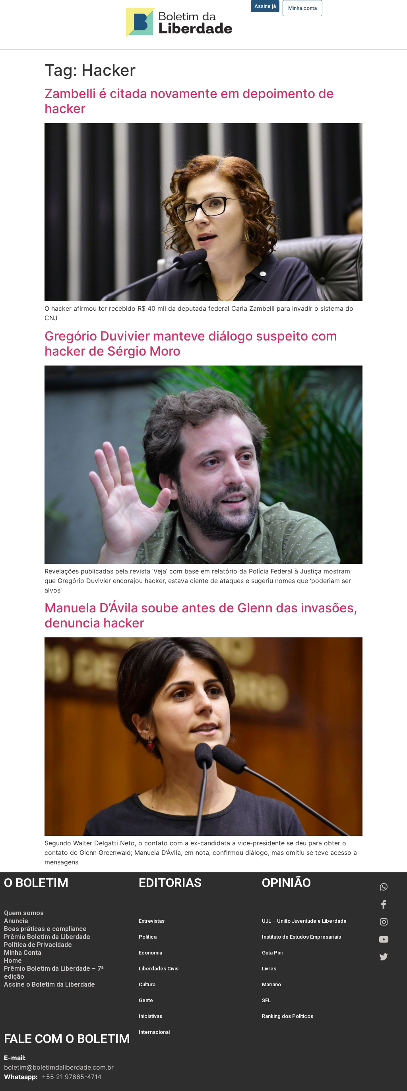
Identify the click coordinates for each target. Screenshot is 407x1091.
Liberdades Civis (158, 969)
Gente (146, 1000)
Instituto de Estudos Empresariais (301, 937)
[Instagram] (383, 922)
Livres (269, 969)
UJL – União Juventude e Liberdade (304, 921)
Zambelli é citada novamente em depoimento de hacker (189, 101)
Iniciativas (150, 1016)
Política (148, 937)
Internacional (154, 1032)
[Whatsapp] (383, 887)
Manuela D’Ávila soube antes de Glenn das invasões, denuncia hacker (201, 615)
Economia (150, 953)
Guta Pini (272, 953)
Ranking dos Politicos (287, 1016)
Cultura (147, 984)
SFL (266, 1000)
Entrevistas (152, 921)
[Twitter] (383, 957)
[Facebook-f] (383, 904)
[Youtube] (383, 939)
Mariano (271, 984)
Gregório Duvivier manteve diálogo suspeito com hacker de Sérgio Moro (191, 343)
